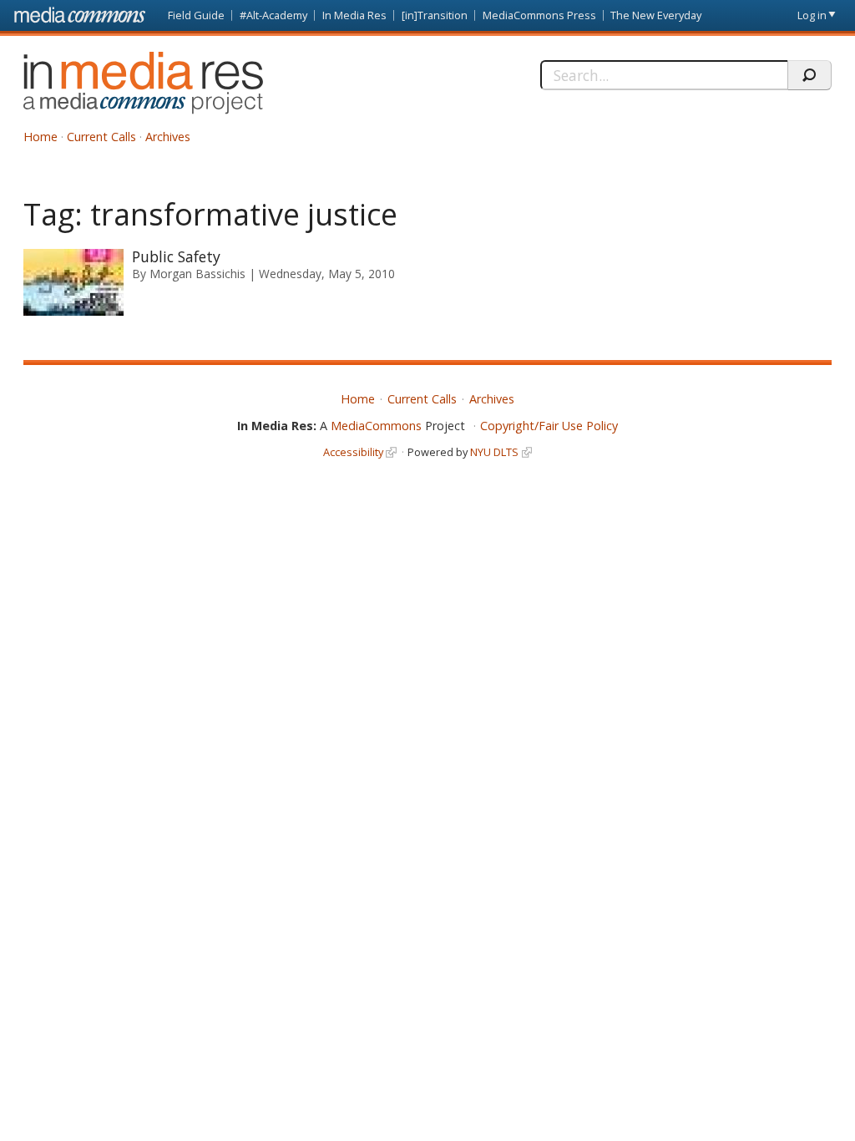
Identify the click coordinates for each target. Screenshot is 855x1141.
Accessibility (353, 451)
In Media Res (354, 15)
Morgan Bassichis (197, 273)
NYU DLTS (494, 451)
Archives (167, 137)
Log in (812, 15)
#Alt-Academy (273, 15)
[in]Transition (435, 15)
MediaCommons (376, 426)
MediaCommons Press (539, 15)
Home (40, 137)
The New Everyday (655, 15)
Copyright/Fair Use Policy (549, 426)
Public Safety (176, 256)
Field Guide (196, 15)
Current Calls (101, 137)
